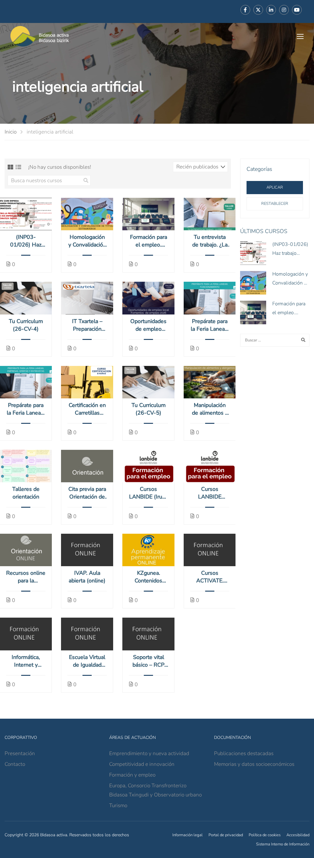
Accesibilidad (297, 835)
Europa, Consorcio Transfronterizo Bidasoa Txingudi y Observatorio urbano (155, 790)
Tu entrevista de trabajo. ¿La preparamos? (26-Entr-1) (210, 241)
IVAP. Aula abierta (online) (87, 576)
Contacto (15, 764)
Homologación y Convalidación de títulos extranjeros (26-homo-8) (87, 241)
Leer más (26, 214)
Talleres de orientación (26, 492)
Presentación (20, 753)
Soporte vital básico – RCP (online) (148, 661)
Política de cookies (265, 835)
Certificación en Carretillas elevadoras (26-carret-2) (87, 409)
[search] (85, 180)
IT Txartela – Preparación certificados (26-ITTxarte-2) (87, 325)
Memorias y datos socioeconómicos (254, 764)
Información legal (187, 835)
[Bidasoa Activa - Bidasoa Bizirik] (40, 36)
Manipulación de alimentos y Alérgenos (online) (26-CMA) (210, 409)
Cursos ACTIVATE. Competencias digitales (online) (210, 577)
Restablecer (274, 203)
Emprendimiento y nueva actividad (149, 753)
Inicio (11, 131)
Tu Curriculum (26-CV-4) (26, 325)
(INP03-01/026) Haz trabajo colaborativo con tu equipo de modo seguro (25, 241)
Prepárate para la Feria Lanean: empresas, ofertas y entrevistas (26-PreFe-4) (26, 409)
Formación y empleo (132, 774)
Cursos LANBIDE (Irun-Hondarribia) (148, 493)
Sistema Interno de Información (282, 844)
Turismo (118, 805)
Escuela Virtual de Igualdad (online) (87, 661)
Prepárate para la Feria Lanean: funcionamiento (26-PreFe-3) (210, 325)
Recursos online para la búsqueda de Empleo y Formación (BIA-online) (25, 577)
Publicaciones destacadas (244, 753)
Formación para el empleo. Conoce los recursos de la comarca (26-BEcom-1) (148, 241)
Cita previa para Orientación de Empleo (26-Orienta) (87, 493)
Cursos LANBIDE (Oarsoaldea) (210, 493)
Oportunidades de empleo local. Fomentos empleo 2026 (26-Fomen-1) (148, 325)
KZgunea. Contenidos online (148, 577)
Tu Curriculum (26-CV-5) (149, 408)
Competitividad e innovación (141, 764)
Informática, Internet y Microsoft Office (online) (25, 661)
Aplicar (274, 187)
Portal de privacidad (226, 835)
